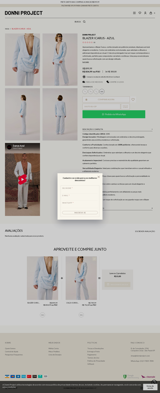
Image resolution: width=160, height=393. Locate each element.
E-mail (65, 195)
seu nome (67, 188)
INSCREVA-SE (80, 213)
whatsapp (67, 203)
